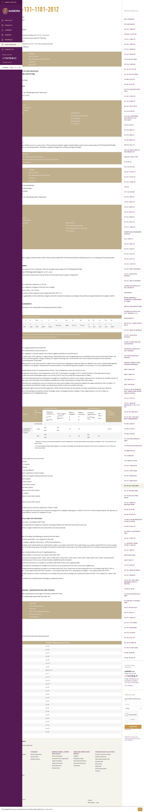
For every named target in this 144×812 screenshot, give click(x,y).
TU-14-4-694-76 (129, 140)
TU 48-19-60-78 (129, 84)
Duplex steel (98, 766)
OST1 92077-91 (129, 379)
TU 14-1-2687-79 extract (133, 330)
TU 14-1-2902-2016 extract (130, 275)
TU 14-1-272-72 (129, 398)
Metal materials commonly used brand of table (133, 299)
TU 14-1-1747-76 (129, 96)
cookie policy (48, 809)
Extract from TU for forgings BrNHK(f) (132, 363)
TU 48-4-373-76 (129, 79)
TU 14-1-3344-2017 (130, 476)
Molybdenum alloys (79, 758)
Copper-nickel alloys (57, 761)
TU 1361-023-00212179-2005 (132, 595)
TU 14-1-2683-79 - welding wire (130, 503)
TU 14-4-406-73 (129, 135)
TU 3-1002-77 (128, 239)
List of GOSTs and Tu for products (132, 151)
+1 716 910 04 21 (131, 676)
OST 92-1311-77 (129, 145)
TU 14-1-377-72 (129, 259)
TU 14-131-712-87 (130, 69)
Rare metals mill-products (80, 761)
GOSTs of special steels (100, 768)
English (12, 67)
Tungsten (76, 756)
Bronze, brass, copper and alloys (60, 753)
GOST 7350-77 (129, 560)
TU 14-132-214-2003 (131, 74)
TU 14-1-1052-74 (129, 227)
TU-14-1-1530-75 (129, 538)
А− (16, 67)
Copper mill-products (57, 763)
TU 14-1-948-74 (129, 217)
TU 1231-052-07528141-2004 (132, 439)
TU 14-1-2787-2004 (130, 471)
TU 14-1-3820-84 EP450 (132, 570)
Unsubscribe (128, 729)
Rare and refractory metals (82, 753)
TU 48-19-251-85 (129, 514)
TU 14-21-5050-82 (130, 643)
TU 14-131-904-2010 (131, 412)
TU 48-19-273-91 (129, 658)
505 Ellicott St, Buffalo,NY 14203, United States (132, 681)
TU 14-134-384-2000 (131, 491)
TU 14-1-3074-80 (129, 49)
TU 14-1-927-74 (129, 212)
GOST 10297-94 (129, 369)
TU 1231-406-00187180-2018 (132, 90)
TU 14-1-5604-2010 (130, 481)
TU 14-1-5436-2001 (130, 628)
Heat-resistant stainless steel (102, 759)
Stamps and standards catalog (132, 233)
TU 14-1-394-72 (129, 565)
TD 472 (126, 187)
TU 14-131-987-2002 (131, 648)
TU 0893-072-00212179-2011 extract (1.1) (132, 312)
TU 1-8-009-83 (129, 456)
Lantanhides (77, 765)
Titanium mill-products (36, 754)
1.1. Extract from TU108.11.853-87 (131, 544)
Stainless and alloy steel (105, 752)
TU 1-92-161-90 (129, 167)
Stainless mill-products (100, 756)
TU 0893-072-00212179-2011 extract (132, 287)
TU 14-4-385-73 (129, 130)
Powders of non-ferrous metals (103, 754)
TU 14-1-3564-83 (129, 54)
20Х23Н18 (130, 740)
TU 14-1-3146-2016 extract (130, 336)
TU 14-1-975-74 (129, 222)
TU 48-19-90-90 (129, 653)
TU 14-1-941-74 (129, 612)
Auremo (11, 11)
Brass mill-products (57, 765)
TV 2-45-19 (127, 162)
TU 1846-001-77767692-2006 (132, 601)
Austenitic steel (99, 761)
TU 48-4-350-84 (129, 424)
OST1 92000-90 (129, 19)
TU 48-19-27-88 (129, 509)
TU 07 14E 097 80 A (130, 607)
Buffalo (10, 55)
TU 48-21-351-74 (129, 526)
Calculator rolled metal (26, 745)
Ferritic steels (98, 764)
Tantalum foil (134, 737)
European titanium (35, 759)
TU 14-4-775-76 (129, 638)
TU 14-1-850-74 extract (132, 269)
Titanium (33, 752)
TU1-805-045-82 (129, 24)
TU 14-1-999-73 (129, 550)
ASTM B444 (128, 293)
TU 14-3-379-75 (129, 111)
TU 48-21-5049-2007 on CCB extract (132, 343)
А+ (20, 67)
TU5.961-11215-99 (130, 34)
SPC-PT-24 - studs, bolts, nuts (133, 324)
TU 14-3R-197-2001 (130, 59)
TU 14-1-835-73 (129, 202)
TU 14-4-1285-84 (129, 64)
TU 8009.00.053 (129, 451)
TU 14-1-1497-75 (129, 264)
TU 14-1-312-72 (129, 254)
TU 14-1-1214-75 (129, 177)
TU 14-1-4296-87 (129, 29)
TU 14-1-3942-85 (129, 575)
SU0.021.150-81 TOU (131, 157)
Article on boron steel (133, 306)
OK (140, 809)
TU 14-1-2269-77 (129, 101)
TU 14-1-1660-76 (129, 182)
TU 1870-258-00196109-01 (133, 446)
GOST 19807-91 (129, 374)
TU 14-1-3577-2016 (130, 106)
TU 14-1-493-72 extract (132, 281)
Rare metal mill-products (80, 763)
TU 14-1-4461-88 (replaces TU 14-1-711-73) (132, 405)
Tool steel (97, 771)
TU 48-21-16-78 (129, 589)
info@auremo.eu (7, 62)
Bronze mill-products (57, 756)
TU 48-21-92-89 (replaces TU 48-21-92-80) (133, 520)
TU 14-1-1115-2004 (130, 623)
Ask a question (129, 685)
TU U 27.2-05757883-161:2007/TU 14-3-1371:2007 (131, 118)
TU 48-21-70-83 (129, 429)
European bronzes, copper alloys (60, 758)
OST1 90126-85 (129, 384)
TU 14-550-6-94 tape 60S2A (131, 496)
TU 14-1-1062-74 (129, 39)
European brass (56, 768)
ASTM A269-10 (129, 318)
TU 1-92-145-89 (129, 192)
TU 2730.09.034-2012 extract (131, 356)
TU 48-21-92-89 (129, 434)
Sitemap (90, 800)
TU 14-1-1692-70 (129, 44)
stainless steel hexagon (130, 738)
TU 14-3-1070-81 (129, 633)
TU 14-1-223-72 (129, 249)
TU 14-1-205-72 (129, 244)
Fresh (97, 802)
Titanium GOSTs (34, 756)
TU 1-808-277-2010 (130, 461)
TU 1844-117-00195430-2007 (132, 532)
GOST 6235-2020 (129, 555)
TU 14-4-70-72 (129, 125)
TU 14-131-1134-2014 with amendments (131, 418)
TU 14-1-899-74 (129, 207)
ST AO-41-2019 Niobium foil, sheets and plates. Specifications (133, 391)
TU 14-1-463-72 (129, 197)
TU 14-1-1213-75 (129, 172)
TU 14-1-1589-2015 (130, 466)
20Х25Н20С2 (128, 737)
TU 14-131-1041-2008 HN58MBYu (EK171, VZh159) (131, 582)
